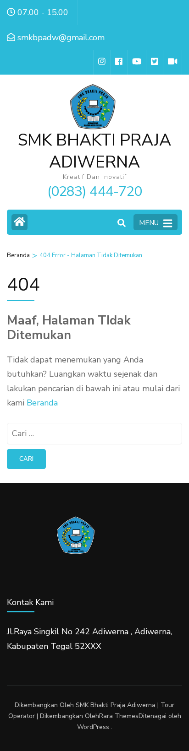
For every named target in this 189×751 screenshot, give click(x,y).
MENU (149, 222)
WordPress (93, 727)
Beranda (42, 402)
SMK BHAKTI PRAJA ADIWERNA (94, 151)
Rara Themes (119, 716)
